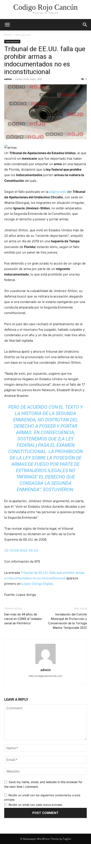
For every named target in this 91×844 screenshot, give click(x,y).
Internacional (23, 35)
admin (8, 79)
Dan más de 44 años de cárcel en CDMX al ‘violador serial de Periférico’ (23, 618)
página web (57, 192)
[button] (7, 24)
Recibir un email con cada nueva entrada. (35, 804)
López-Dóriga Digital (37, 584)
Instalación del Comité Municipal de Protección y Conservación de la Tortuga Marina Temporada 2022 (67, 621)
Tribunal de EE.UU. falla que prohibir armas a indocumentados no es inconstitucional (44, 60)
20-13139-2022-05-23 (21, 550)
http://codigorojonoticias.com (45, 675)
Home (7, 35)
